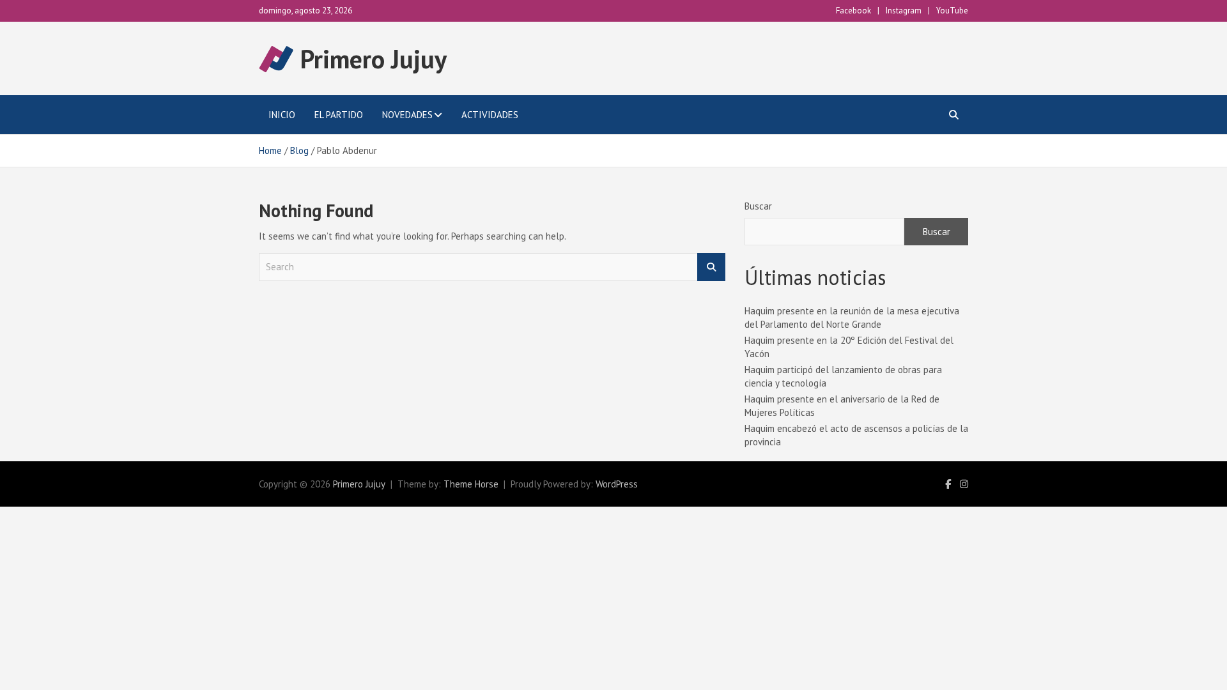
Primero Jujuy (373, 58)
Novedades (407, 115)
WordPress (617, 484)
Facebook (853, 10)
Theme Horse (471, 484)
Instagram (904, 10)
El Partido (338, 115)
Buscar (758, 206)
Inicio (281, 115)
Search (711, 267)
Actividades (489, 115)
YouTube (952, 10)
